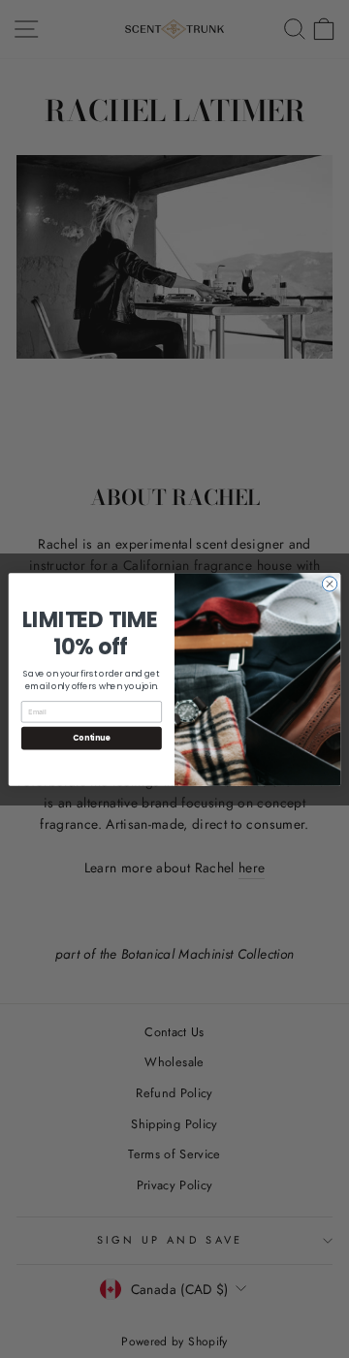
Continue (91, 737)
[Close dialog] (329, 583)
